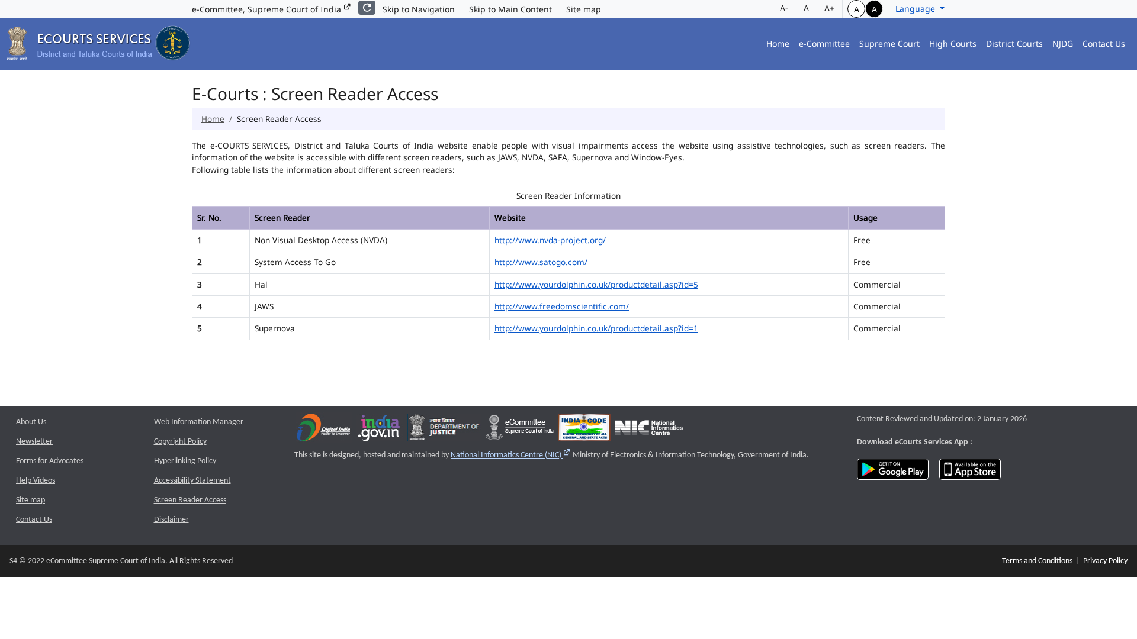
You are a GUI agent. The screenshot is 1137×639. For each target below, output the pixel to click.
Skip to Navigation (419, 9)
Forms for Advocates (49, 461)
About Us (31, 422)
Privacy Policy (1105, 561)
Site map (583, 9)
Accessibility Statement (192, 481)
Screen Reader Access (190, 500)
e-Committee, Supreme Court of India (267, 9)
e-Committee (824, 43)
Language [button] (916, 8)
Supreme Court (889, 43)
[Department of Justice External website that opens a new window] (444, 430)
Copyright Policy (180, 442)
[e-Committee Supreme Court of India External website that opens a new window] (519, 430)
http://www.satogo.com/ (540, 261)
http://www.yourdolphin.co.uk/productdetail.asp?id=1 (596, 328)
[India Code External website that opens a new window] (584, 430)
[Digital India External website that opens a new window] (323, 430)
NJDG (1062, 43)
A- (784, 8)
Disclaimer (171, 520)
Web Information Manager (198, 422)
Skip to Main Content (510, 9)
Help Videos (35, 481)
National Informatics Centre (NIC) (511, 455)
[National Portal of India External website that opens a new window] (379, 430)
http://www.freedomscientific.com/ (561, 306)
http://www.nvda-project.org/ (550, 240)
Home (777, 43)
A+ (829, 8)
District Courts (1014, 43)
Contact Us (1104, 43)
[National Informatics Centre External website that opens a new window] (649, 430)
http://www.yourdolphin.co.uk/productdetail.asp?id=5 (596, 284)
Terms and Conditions (1037, 561)
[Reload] (366, 8)
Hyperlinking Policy (185, 461)
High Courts (953, 43)
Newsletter (34, 442)
